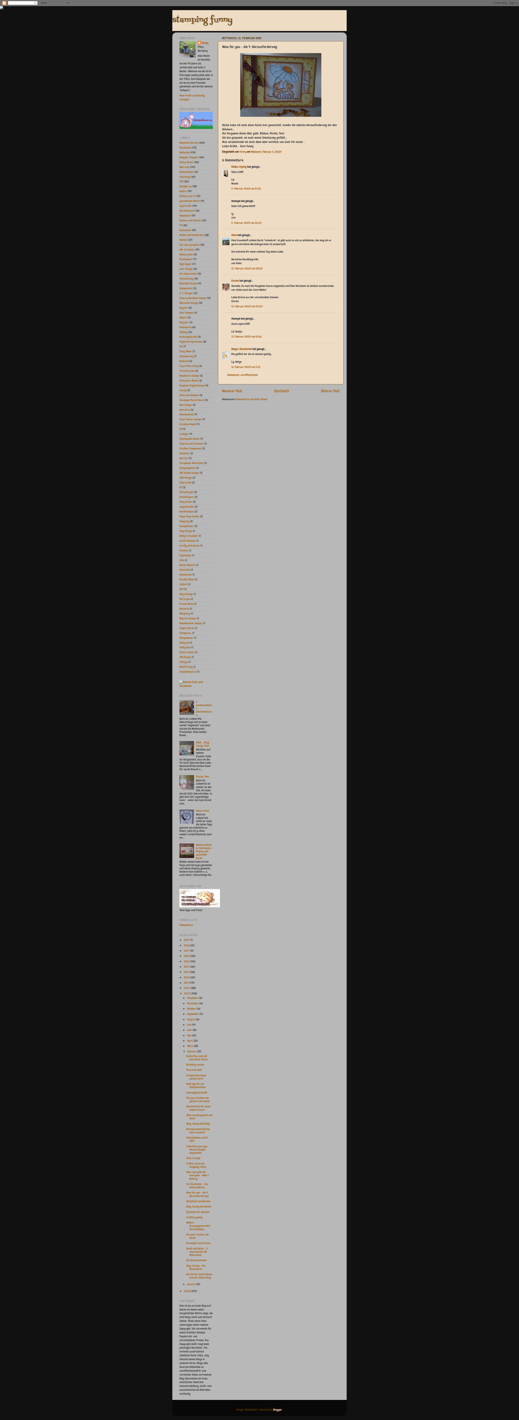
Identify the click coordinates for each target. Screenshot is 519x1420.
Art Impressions (188, 274)
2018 (187, 945)
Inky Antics (185, 502)
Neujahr (184, 322)
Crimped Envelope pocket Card (196, 1077)
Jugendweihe (186, 506)
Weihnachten (186, 172)
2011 (186, 983)
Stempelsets (185, 288)
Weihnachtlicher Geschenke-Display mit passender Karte (204, 851)
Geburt (183, 317)
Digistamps (185, 555)
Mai (189, 1035)
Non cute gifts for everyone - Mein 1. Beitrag (197, 1175)
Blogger (277, 1409)
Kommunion (185, 574)
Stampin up (185, 186)
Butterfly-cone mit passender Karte (197, 1057)
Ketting (183, 332)
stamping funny (202, 20)
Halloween (185, 230)
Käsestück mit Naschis (198, 1201)
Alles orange (193, 1158)
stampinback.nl (187, 672)
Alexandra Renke (188, 380)
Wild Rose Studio (188, 283)
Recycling (184, 613)
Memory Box (186, 254)
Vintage (183, 662)
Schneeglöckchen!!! (196, 1092)
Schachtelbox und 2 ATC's (197, 1139)
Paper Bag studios (189, 516)
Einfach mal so (187, 196)
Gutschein (184, 570)
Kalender (184, 453)
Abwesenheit (186, 414)
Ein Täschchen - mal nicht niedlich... (197, 1185)
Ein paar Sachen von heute (197, 1236)
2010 (187, 988)
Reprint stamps (187, 618)
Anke (234, 235)
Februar (192, 1051)
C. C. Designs (186, 293)
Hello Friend (202, 811)
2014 (187, 966)
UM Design (185, 657)
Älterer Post (330, 391)
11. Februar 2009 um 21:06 (246, 188)
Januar (191, 1284)
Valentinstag (186, 278)
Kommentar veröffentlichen (242, 375)
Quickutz (184, 608)
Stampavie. (185, 633)
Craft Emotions (187, 541)
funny (243, 151)
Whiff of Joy (186, 667)
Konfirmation (186, 511)
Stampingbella (187, 468)
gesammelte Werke (189, 201)
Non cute (184, 167)
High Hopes (185, 264)
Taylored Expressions (191, 341)
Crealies (183, 550)
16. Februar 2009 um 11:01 (245, 367)
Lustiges (184, 434)
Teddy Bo (184, 643)
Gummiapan (185, 259)
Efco (181, 560)
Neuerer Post (232, 391)
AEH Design (185, 477)
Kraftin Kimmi (186, 579)
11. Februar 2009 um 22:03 (246, 223)
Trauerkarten (187, 371)
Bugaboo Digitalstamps (192, 385)
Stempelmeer (186, 638)
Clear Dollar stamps (190, 419)
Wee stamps (185, 405)
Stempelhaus (186, 925)
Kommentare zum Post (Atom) (251, 399)
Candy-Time (202, 776)
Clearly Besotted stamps (192, 298)
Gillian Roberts (187, 565)
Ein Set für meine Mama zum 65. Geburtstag (199, 1276)
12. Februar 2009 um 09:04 (247, 306)
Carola (235, 280)
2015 (187, 961)
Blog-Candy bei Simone (198, 1206)
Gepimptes (185, 215)
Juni (189, 1030)
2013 (187, 972)
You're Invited (194, 1070)
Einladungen (186, 492)
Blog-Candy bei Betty (198, 1123)
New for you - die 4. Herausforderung (197, 1194)
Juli (189, 1024)
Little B (183, 584)
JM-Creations (186, 249)
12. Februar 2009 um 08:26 (246, 268)
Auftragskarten (188, 337)
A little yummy (194, 1217)
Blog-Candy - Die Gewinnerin (195, 1267)
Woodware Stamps (189, 376)
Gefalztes (184, 152)
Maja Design (186, 594)
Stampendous (186, 526)
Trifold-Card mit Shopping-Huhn (196, 1165)
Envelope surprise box (198, 1243)
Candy (183, 390)
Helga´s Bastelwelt (241, 349)
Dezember (193, 998)
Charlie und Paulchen (191, 443)
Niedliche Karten (188, 143)
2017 (187, 950)
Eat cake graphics (189, 245)
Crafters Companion (190, 448)
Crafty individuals (189, 545)
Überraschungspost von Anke (199, 1116)
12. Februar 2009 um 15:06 (246, 336)
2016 (187, 956)
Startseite (281, 391)
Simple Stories (186, 628)
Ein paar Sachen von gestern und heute (198, 1099)
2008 (187, 1291)
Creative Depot (187, 424)
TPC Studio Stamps (189, 473)
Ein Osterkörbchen (196, 1260)
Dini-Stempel (186, 312)
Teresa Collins (186, 652)
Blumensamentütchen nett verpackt (198, 1130)
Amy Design (185, 531)
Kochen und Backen (190, 220)
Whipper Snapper (188, 157)
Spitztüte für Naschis (198, 1212)
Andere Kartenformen (191, 235)
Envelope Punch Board (191, 400)
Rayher (183, 308)
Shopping (184, 521)
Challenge (185, 177)
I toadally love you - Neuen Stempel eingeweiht (197, 1150)
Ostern (183, 191)
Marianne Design (188, 303)
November (193, 1003)
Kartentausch (187, 210)
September (193, 1014)
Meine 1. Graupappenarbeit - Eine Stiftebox (199, 1226)
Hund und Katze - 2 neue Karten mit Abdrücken (197, 1252)
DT (180, 487)
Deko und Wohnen (189, 395)
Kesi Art (183, 458)
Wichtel (183, 240)
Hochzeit (184, 361)
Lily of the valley (188, 366)
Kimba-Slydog (239, 166)
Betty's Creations (188, 536)
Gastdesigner (186, 497)
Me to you (184, 599)
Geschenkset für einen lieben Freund (198, 1108)
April (190, 1040)
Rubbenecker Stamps (190, 623)
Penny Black (186, 162)
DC (180, 346)
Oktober (192, 1008)
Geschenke (185, 147)
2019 (187, 940)
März (190, 1046)
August (191, 1019)
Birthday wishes (195, 1064)
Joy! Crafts (185, 206)
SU (180, 225)
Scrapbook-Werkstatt (191, 463)
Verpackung (186, 356)
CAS (181, 181)
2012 (187, 977)
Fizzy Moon (185, 351)
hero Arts (184, 410)
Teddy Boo (184, 647)
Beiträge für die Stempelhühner (196, 1085)
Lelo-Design (186, 269)
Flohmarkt (185, 327)
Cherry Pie (185, 482)
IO (180, 429)
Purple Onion (186, 604)
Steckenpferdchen (189, 439)
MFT (181, 589)
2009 (187, 993)
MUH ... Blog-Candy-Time (203, 744)
